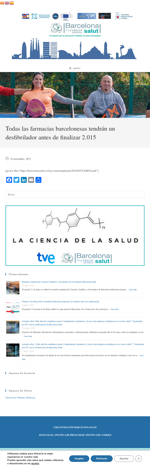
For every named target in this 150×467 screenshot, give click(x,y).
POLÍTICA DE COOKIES (98, 435)
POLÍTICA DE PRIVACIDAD (70, 435)
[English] (7, 2)
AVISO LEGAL (46, 435)
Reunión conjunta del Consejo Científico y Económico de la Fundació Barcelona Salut (59, 281)
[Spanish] (12, 2)
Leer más (133, 289)
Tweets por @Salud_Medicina (20, 397)
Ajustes (124, 458)
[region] (75, 95)
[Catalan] (2, 2)
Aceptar (79, 458)
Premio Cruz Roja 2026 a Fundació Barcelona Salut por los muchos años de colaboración (60, 301)
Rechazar (101, 458)
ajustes (35, 463)
